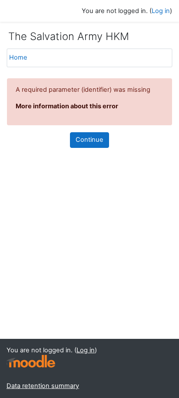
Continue (89, 140)
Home (18, 57)
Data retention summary (43, 386)
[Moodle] (31, 361)
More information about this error (67, 106)
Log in (161, 11)
